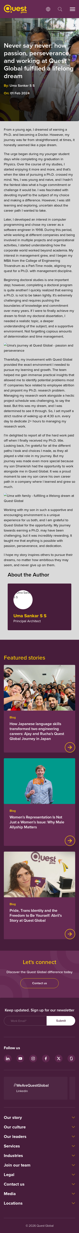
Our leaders (15, 1136)
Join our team (17, 1165)
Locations (13, 1203)
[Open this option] (48, 9)
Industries (13, 1155)
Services (12, 1146)
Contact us (39, 983)
